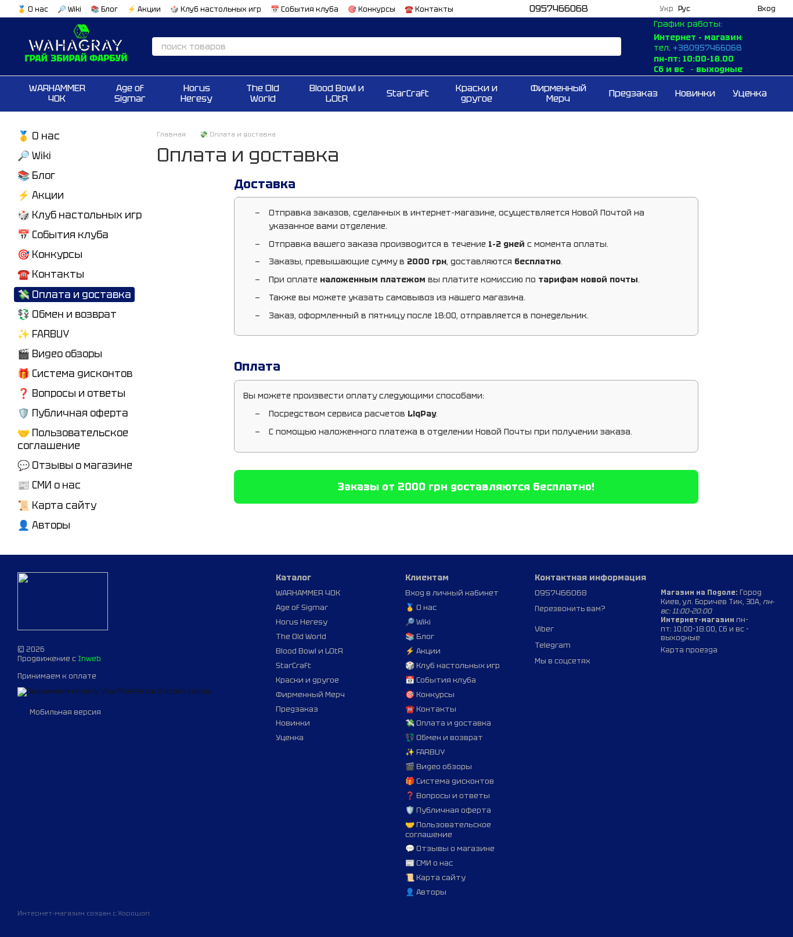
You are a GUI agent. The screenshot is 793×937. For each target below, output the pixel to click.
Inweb (89, 658)
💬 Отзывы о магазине (74, 465)
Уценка (750, 93)
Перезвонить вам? (570, 609)
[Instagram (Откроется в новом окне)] (630, 8)
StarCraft (408, 93)
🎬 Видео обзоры (59, 353)
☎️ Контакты (429, 9)
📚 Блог (104, 9)
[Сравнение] (727, 8)
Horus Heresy (196, 93)
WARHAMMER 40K (57, 93)
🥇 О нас (32, 9)
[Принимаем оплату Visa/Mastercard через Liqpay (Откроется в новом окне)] (114, 691)
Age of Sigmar (130, 93)
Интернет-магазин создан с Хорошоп (83, 913)
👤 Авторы (43, 525)
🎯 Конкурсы (371, 9)
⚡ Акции (144, 9)
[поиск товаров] (612, 46)
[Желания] (706, 8)
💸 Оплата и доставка (448, 723)
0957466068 (558, 8)
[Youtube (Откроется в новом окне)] (643, 8)
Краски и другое (477, 93)
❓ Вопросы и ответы (71, 393)
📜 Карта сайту (56, 505)
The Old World (262, 93)
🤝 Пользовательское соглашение (72, 439)
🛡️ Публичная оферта (72, 413)
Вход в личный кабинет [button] (452, 593)
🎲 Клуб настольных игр (215, 9)
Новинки (695, 93)
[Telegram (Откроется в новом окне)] (616, 8)
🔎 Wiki (69, 9)
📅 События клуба (304, 9)
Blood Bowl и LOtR (336, 93)
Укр (666, 8)
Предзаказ (633, 93)
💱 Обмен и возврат (67, 314)
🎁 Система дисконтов (74, 373)
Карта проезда (689, 650)
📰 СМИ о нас (49, 485)
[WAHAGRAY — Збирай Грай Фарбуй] (62, 601)
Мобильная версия (64, 712)
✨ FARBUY (43, 334)
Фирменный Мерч (558, 93)
